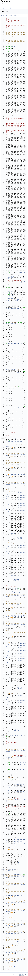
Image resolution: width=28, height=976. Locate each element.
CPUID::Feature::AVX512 (16, 942)
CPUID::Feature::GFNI (17, 466)
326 (2, 735)
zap (9, 870)
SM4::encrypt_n (13, 438)
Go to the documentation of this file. (10, 15)
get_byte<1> (14, 276)
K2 (14, 841)
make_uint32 (22, 272)
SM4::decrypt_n (13, 588)
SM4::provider (17, 920)
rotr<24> (16, 300)
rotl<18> (13, 283)
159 (2, 438)
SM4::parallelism (15, 874)
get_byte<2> (10, 277)
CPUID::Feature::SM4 (16, 925)
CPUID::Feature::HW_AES (16, 960)
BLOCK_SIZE (19, 537)
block (8, 8)
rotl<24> (21, 283)
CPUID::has (13, 445)
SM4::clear (12, 869)
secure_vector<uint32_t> (16, 308)
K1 (14, 839)
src (1, 8)
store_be (12, 533)
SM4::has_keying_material (16, 735)
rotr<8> (19, 299)
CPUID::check (20, 924)
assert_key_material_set (15, 441)
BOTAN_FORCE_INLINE (11, 305)
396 (2, 869)
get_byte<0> (18, 274)
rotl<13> (19, 756)
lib (4, 8)
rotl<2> (17, 281)
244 (2, 588)
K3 (14, 843)
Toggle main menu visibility (2, 5)
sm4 (12, 8)
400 (2, 874)
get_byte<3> (10, 298)
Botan (13, 46)
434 (2, 920)
